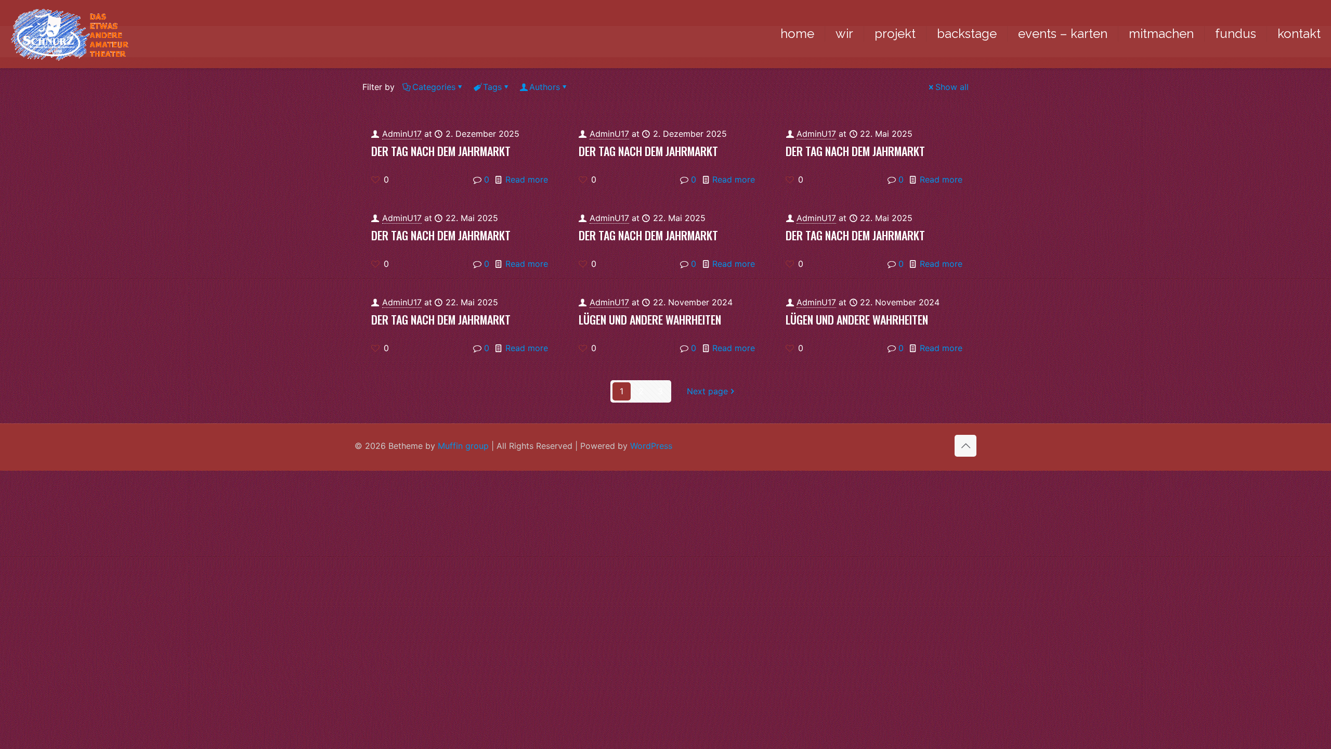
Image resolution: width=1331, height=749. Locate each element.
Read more (526, 179)
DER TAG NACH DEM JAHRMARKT (441, 151)
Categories (433, 87)
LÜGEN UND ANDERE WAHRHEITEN (650, 319)
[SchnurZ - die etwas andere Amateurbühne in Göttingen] (69, 34)
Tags (492, 87)
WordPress (651, 446)
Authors (544, 87)
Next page (707, 391)
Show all (952, 87)
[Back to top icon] (965, 446)
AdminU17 (402, 133)
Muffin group (463, 446)
